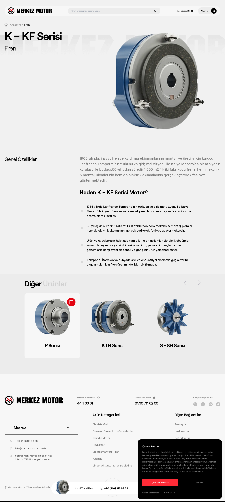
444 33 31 (187, 11)
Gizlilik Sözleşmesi (150, 492)
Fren (27, 24)
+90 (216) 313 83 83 (116, 488)
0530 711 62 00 (146, 403)
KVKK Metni (169, 492)
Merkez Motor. (17, 487)
